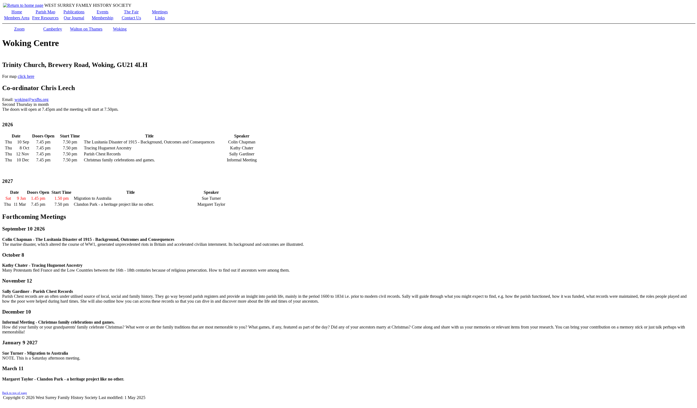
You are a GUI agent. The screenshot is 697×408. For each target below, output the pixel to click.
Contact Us (131, 18)
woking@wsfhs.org (31, 99)
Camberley (52, 29)
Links (160, 18)
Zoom (19, 29)
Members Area (16, 18)
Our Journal (74, 18)
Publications (73, 12)
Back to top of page (14, 392)
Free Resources (45, 18)
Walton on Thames (86, 29)
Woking (120, 29)
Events (102, 12)
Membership (102, 18)
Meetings (160, 12)
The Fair (131, 12)
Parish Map (45, 12)
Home (16, 12)
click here (26, 76)
